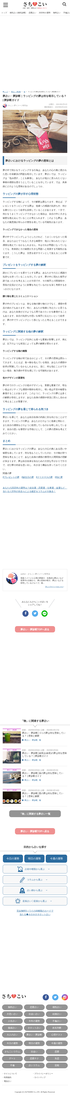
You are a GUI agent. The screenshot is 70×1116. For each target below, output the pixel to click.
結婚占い (56, 1014)
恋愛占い (32, 13)
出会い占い (34, 1014)
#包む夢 (59, 477)
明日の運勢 (34, 858)
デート (12, 1058)
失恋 (57, 1058)
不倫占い (56, 1021)
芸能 (57, 1065)
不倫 (12, 1065)
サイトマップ (40, 1077)
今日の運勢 (12, 858)
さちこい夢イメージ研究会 (17, 105)
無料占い (57, 13)
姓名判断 (56, 1028)
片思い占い (12, 1014)
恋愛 (57, 1051)
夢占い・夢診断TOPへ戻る (35, 629)
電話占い (7, 1081)
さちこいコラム (12, 1051)
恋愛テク (34, 1058)
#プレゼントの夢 (11, 477)
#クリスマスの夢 (44, 477)
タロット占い (34, 1028)
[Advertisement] (35, 52)
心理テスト (56, 1034)
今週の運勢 (56, 858)
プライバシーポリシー (43, 1074)
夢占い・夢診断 (16, 92)
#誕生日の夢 (28, 477)
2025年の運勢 (44, 13)
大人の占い (12, 1034)
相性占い (56, 1007)
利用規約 (7, 1077)
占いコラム (34, 1065)
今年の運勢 (34, 1021)
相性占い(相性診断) (18, 13)
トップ (4, 13)
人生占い (12, 1021)
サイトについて (10, 1074)
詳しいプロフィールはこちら (54, 586)
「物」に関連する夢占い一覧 (35, 813)
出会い (34, 1051)
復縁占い (12, 1028)
